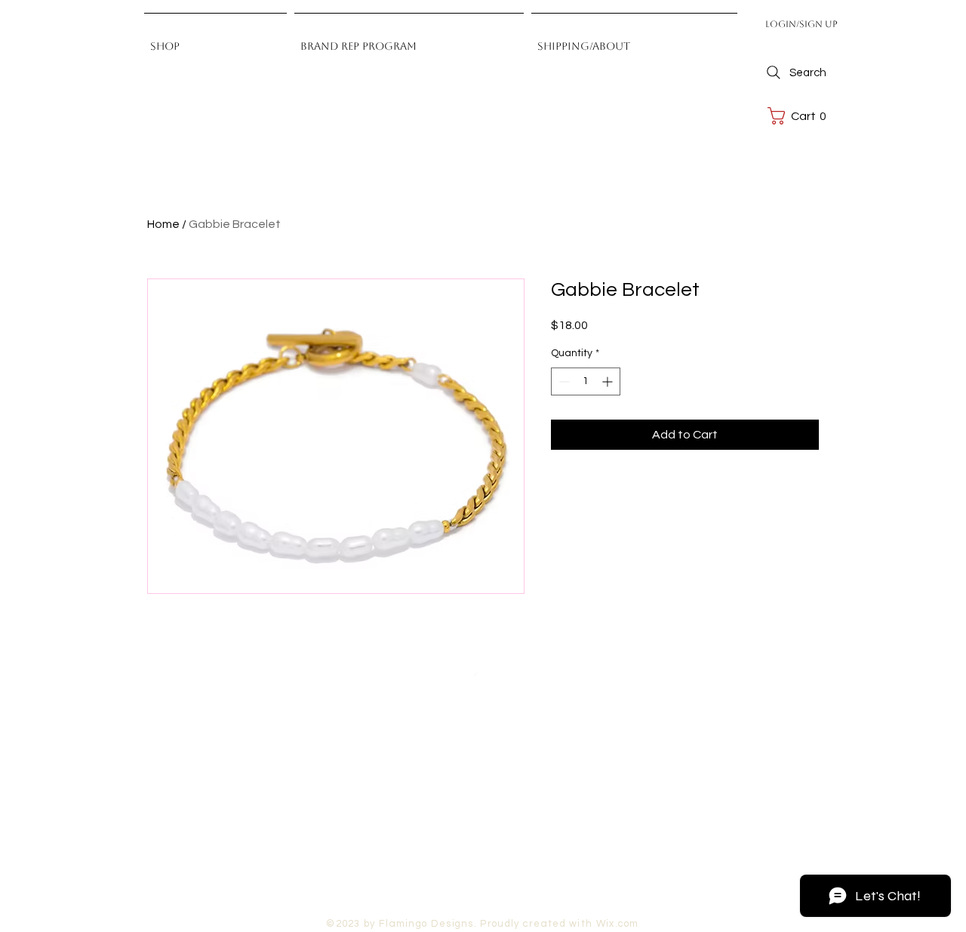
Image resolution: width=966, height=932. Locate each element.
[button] (801, 116)
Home (163, 224)
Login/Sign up (801, 24)
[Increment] (608, 381)
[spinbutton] (585, 381)
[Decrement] (562, 381)
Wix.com (617, 923)
